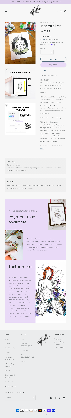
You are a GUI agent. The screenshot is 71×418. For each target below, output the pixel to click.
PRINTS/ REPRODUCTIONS (27, 345)
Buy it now (53, 65)
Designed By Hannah (32, 414)
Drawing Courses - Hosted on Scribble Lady (9, 356)
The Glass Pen (9, 382)
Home (23, 339)
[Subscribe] (33, 397)
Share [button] (44, 71)
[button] (6, 11)
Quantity (43, 48)
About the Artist (10, 348)
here (42, 149)
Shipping (42, 39)
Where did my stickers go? (9, 365)
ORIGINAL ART (26, 350)
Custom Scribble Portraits (10, 376)
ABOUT (23, 361)
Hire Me (7, 371)
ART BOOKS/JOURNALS (27, 356)
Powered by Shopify (43, 414)
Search (7, 339)
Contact (7, 343)
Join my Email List (10, 386)
